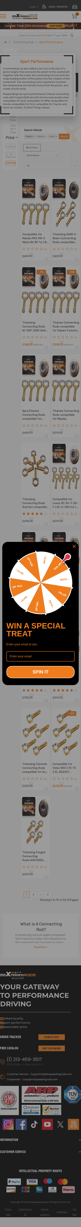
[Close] (74, 546)
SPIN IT (41, 671)
